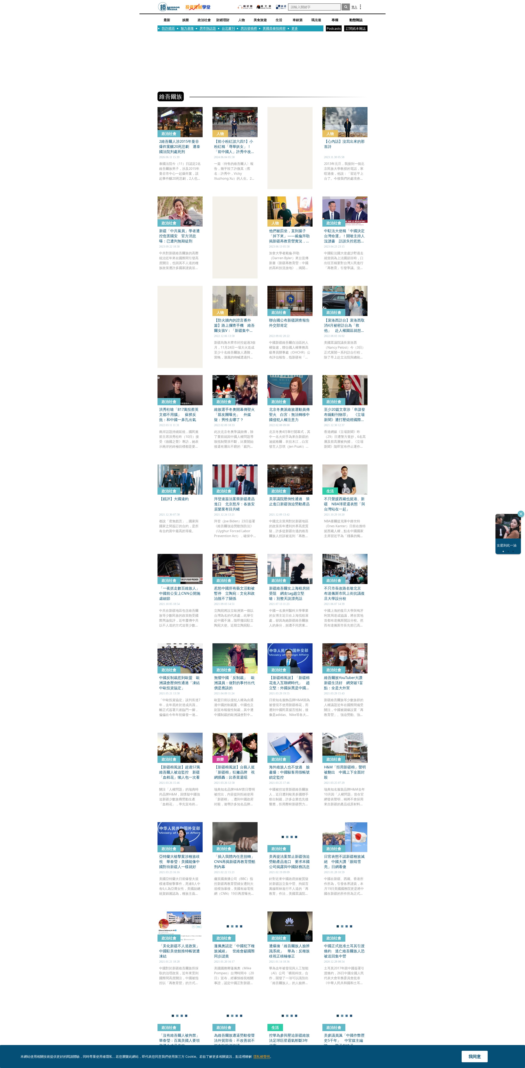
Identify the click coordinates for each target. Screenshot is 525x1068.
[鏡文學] (264, 7)
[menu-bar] (360, 7)
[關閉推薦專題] (521, 514)
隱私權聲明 (261, 1056)
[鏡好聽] (245, 7)
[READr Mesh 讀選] (281, 7)
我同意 (475, 1056)
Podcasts (334, 28)
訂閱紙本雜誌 (356, 28)
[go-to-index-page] (169, 6)
